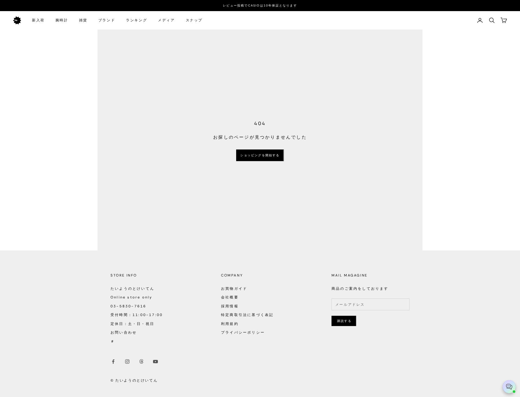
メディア (166, 20)
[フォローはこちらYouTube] (155, 361)
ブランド (106, 20)
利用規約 (230, 323)
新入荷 (38, 20)
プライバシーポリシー (243, 332)
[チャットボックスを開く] (509, 386)
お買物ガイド (234, 288)
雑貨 (83, 20)
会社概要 (230, 297)
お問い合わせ (123, 332)
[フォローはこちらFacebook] (113, 361)
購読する (344, 321)
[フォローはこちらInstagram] (127, 361)
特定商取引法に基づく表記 (247, 315)
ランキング (136, 20)
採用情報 (230, 306)
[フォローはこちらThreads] (141, 361)
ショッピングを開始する (260, 155)
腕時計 (62, 20)
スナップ (194, 20)
